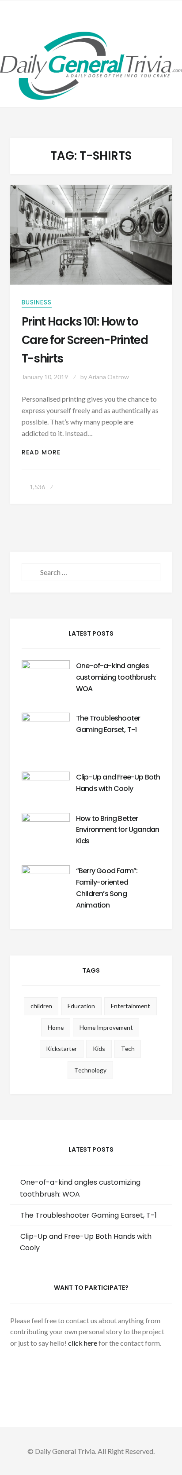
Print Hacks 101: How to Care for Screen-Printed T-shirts (85, 340)
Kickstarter (61, 1048)
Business (37, 302)
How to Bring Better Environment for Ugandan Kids (117, 829)
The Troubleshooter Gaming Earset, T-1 (88, 1215)
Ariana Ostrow (108, 377)
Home (56, 1027)
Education (81, 1006)
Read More (46, 452)
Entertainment (130, 1006)
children (41, 1006)
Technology (90, 1070)
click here (82, 1343)
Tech (128, 1048)
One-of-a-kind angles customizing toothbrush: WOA (116, 677)
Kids (99, 1048)
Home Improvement (106, 1027)
